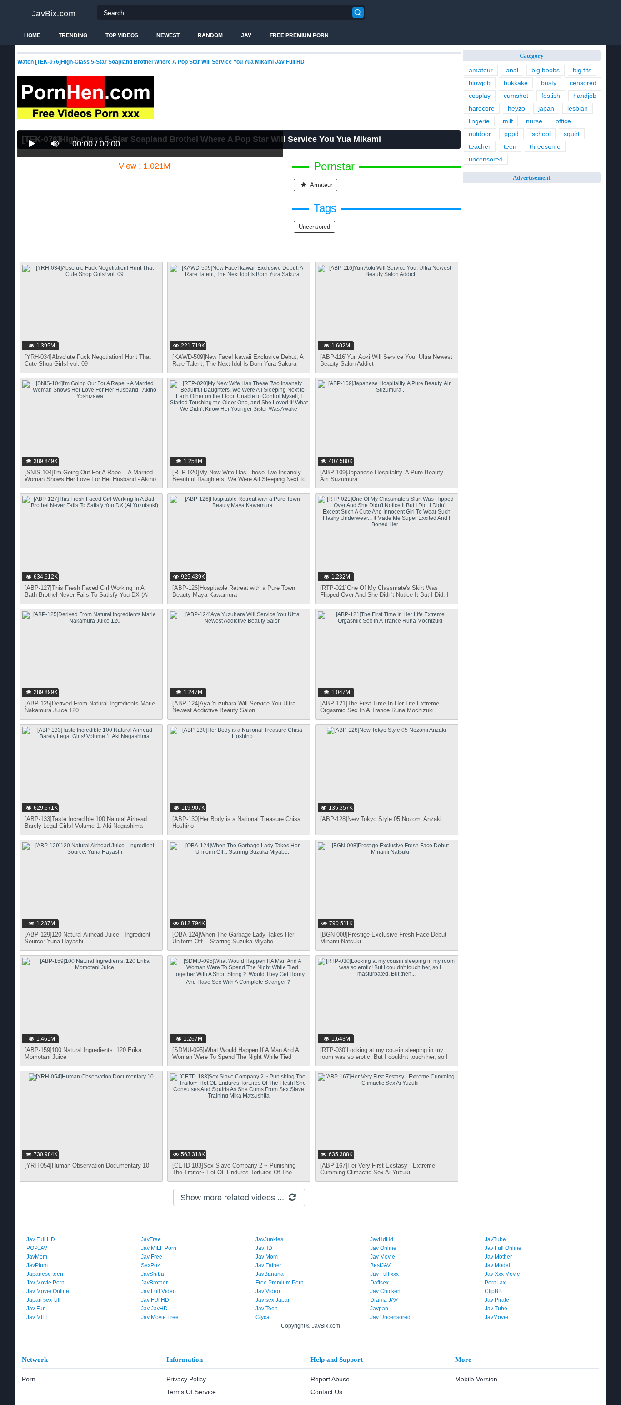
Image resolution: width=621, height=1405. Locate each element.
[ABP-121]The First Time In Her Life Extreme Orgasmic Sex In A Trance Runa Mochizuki (379, 707)
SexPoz (150, 1265)
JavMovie (496, 1317)
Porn (28, 1379)
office (563, 121)
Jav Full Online (503, 1248)
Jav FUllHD (155, 1300)
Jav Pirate (497, 1300)
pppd (511, 133)
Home (32, 35)
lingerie (479, 121)
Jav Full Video (158, 1291)
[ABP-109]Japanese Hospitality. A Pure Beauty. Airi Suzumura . (382, 476)
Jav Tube (496, 1308)
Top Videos (121, 35)
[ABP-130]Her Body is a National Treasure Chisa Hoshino (236, 822)
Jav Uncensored (390, 1317)
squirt (572, 133)
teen (510, 146)
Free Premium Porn (299, 35)
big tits (582, 70)
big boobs (545, 70)
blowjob (480, 82)
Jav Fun (36, 1308)
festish (550, 95)
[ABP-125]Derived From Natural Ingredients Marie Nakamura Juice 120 (90, 707)
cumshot (516, 95)
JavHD (263, 1248)
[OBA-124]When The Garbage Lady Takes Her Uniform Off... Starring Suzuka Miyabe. (233, 938)
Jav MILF (37, 1317)
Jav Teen (266, 1308)
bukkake (516, 82)
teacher (480, 146)
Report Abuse (330, 1379)
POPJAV (36, 1248)
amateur (320, 184)
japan (546, 108)
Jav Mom (266, 1257)
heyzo (516, 108)
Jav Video (267, 1291)
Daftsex (379, 1282)
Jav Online (383, 1248)
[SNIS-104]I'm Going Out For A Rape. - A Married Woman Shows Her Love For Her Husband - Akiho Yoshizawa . (90, 479)
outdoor (480, 133)
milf (508, 121)
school (541, 133)
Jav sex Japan (273, 1300)
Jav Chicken (385, 1291)
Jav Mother (498, 1257)
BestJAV (380, 1265)
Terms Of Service (191, 1391)
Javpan (379, 1308)
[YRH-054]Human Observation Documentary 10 (87, 1165)
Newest (168, 35)
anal (512, 70)
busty (548, 82)
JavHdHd (381, 1239)
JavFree (151, 1239)
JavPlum (37, 1265)
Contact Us (326, 1391)
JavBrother (154, 1282)
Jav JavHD (154, 1308)
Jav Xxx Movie (502, 1274)
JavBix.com (53, 13)
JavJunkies (269, 1239)
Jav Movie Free (160, 1317)
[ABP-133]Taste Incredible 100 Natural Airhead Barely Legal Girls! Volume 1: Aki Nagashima (86, 822)
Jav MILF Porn (158, 1248)
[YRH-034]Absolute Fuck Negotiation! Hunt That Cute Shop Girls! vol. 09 (88, 360)
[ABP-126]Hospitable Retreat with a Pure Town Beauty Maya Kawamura (233, 591)
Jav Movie (382, 1257)
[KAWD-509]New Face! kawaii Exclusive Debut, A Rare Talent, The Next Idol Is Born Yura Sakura (237, 360)
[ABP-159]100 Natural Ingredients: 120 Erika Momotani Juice (83, 1053)
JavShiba (152, 1274)
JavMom (36, 1257)
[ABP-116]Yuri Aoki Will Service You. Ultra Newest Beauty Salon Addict (386, 360)
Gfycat (263, 1317)
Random (210, 35)
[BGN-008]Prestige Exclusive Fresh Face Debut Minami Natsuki (383, 938)
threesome (545, 146)
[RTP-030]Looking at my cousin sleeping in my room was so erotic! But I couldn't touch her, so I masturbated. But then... (384, 1057)
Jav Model (497, 1265)
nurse (534, 121)
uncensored (314, 226)
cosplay (480, 95)
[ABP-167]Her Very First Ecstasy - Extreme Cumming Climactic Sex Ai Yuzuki (377, 1169)
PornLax (495, 1282)
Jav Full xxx (384, 1274)
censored (583, 82)
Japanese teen (44, 1274)
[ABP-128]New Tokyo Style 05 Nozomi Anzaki (380, 819)
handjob (584, 95)
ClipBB (493, 1291)
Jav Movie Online (47, 1291)
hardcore (482, 108)
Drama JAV (384, 1300)
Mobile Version (476, 1379)
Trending (73, 35)
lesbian (577, 108)
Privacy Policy (186, 1379)
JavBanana (269, 1274)
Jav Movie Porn (45, 1282)
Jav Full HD (40, 1239)
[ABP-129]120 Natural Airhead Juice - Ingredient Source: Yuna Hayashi (87, 938)
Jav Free (151, 1257)
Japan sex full (43, 1300)
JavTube (495, 1239)
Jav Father (268, 1265)
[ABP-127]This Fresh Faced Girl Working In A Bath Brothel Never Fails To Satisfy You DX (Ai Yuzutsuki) (87, 594)
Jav (246, 35)
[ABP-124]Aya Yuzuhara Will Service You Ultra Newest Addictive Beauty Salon (233, 707)
